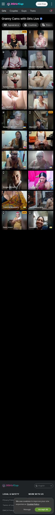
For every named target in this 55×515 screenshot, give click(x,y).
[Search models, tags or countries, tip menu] (51, 11)
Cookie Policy (33, 504)
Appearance (13, 25)
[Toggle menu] (3, 4)
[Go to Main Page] (17, 4)
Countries (32, 25)
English (41, 486)
